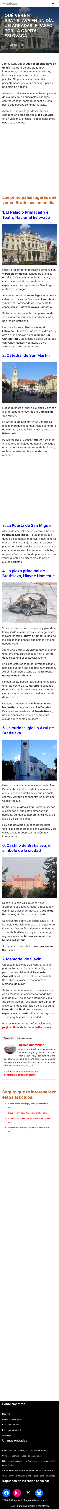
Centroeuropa (16, 45)
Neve (12, 1505)
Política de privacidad (11, 1430)
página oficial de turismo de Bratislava (26, 1027)
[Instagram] (17, 1493)
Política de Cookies (10, 1425)
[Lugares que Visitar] (10, 1052)
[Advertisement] (29, 158)
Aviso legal (6, 1435)
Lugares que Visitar (31, 1044)
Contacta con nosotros (11, 1419)
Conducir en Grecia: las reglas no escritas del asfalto (24, 1450)
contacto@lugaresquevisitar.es (20, 1074)
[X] (28, 1493)
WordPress (43, 1505)
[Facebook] (6, 1493)
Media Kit (6, 1414)
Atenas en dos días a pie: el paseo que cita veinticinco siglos (27, 1470)
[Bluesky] (39, 1493)
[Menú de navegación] (53, 3)
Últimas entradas (24, 1038)
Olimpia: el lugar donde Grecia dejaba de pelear (22, 1456)
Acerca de (8, 1038)
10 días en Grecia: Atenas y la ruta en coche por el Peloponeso (28, 1476)
